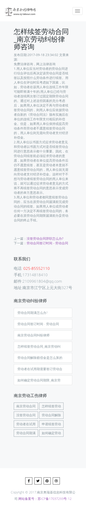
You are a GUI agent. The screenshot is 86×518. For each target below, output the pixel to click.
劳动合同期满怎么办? (32, 312)
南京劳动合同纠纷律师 (33, 335)
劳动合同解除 (51, 415)
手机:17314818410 (31, 274)
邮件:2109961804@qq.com (38, 281)
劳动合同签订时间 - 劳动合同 (47, 243)
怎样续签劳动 (51, 406)
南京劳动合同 (26, 406)
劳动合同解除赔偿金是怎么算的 (39, 357)
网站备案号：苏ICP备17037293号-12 (45, 498)
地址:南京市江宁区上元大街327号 (43, 287)
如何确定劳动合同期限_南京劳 (39, 380)
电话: (32, 268)
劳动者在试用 (26, 424)
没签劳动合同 (26, 415)
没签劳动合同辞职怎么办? (45, 238)
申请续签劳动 (51, 424)
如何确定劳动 (51, 433)
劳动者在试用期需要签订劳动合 (39, 369)
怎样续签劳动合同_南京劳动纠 (39, 346)
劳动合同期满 (26, 433)
